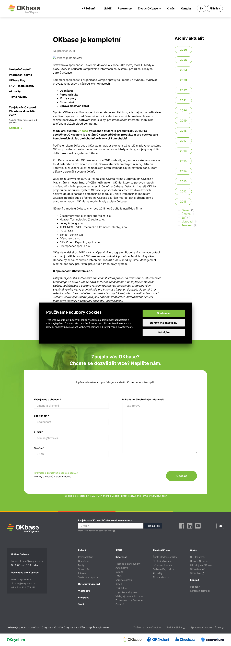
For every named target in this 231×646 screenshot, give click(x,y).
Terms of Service (150, 496)
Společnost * (41, 415)
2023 (183, 80)
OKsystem (196, 569)
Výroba (119, 571)
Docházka (83, 561)
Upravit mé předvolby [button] (163, 322)
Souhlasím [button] (163, 313)
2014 (183, 171)
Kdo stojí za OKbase (201, 565)
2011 (183, 201)
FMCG (119, 575)
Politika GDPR (175, 627)
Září (183, 217)
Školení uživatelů (20, 69)
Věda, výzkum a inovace (129, 596)
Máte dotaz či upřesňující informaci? (143, 399)
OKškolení (196, 573)
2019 (183, 120)
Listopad (187, 221)
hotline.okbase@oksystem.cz (27, 561)
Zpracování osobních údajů (206, 627)
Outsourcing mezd (89, 584)
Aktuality (15, 91)
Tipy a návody (18, 96)
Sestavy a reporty (88, 577)
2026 (183, 49)
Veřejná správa (124, 579)
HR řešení (88, 8)
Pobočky (195, 586)
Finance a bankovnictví (128, 563)
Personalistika (85, 557)
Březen (185, 210)
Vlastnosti (84, 590)
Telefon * (39, 448)
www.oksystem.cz (21, 579)
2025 (183, 59)
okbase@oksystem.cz (23, 583)
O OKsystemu (197, 557)
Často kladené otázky (165, 557)
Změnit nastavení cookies (147, 627)
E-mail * (38, 431)
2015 (183, 161)
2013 (183, 181)
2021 (183, 100)
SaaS (81, 604)
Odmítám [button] (164, 332)
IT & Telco (121, 588)
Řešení (82, 550)
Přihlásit (215, 8)
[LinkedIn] (189, 529)
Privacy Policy (127, 496)
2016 (183, 151)
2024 (183, 70)
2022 (183, 90)
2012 (183, 191)
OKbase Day (17, 80)
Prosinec (187, 225)
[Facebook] (181, 529)
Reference (125, 8)
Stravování (84, 569)
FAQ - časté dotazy (21, 85)
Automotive (122, 567)
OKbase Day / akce (163, 569)
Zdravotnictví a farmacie (129, 600)
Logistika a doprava (126, 592)
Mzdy (81, 565)
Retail (119, 584)
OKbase (24, 9)
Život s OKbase (148, 8)
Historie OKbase (199, 561)
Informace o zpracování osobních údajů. (55, 473)
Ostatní (119, 604)
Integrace (83, 597)
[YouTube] (198, 529)
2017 (183, 140)
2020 (183, 110)
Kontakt (186, 8)
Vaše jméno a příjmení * (47, 399)
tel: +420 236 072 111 (23, 587)
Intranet (82, 573)
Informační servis (20, 74)
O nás (171, 8)
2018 (183, 130)
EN (201, 8)
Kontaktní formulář (200, 590)
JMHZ (108, 8)
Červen (186, 214)
